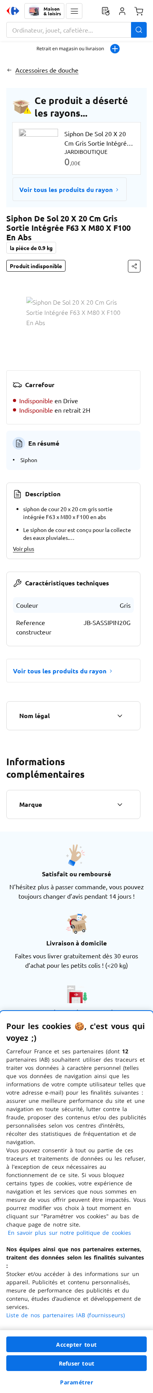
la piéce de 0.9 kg (31, 247)
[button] (74, 11)
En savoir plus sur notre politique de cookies (69, 1232)
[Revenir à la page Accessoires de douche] (9, 70)
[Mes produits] (105, 11)
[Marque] (120, 804)
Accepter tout (76, 1344)
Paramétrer (76, 1382)
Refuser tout (76, 1363)
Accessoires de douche (46, 70)
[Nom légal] (120, 716)
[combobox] (76, 30)
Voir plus (23, 548)
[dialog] (76, 1202)
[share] (134, 266)
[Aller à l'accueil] (13, 11)
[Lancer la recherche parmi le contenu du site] (138, 29)
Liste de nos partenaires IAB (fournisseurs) (65, 1315)
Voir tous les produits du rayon (66, 189)
